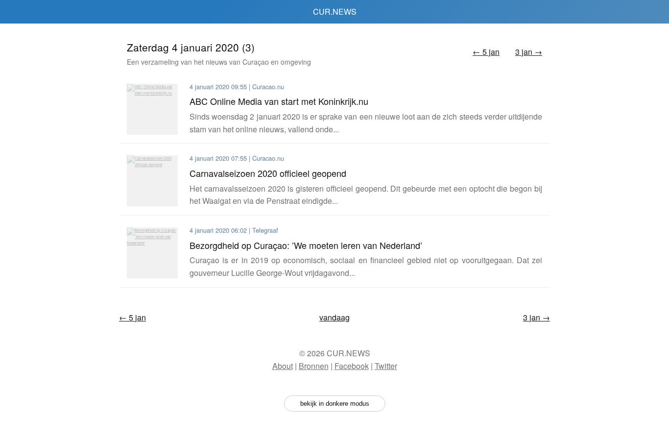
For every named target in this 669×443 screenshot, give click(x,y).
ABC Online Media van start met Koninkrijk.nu (279, 101)
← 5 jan (486, 51)
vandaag (334, 317)
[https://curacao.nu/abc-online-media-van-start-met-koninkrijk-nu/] (152, 109)
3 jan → (528, 51)
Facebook (351, 365)
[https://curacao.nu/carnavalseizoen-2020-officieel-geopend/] (152, 180)
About (282, 365)
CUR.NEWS (335, 11)
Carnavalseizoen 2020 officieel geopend (268, 173)
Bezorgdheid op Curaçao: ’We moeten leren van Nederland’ (306, 245)
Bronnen (314, 365)
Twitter (386, 365)
